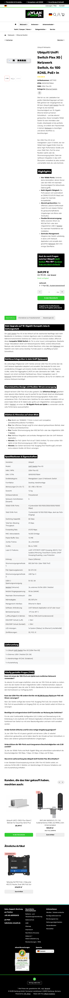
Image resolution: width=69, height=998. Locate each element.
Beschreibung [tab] (10, 318)
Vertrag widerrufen (34, 982)
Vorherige (9, 40)
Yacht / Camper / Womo (22, 29)
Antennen (34, 24)
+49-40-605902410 (11, 915)
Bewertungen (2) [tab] (48, 318)
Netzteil (59, 226)
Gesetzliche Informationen (30, 910)
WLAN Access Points (46, 696)
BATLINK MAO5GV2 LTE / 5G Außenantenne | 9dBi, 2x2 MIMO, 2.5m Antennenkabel (50, 822)
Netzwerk (23, 24)
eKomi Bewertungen (22, 947)
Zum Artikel (50, 835)
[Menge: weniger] (39, 292)
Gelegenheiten (40, 29)
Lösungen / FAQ (51, 6)
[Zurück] (59, 782)
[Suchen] (55, 14)
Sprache (39, 947)
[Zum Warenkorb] (63, 14)
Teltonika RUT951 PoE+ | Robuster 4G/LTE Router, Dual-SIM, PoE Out (18, 883)
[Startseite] (5, 35)
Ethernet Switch (51, 89)
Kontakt (62, 6)
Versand (53, 275)
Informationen (51, 909)
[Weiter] (63, 782)
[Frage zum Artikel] (39, 93)
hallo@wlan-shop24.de (12, 923)
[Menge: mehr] (62, 292)
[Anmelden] (58, 14)
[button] (7, 78)
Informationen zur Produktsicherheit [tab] (29, 318)
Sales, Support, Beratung (13, 909)
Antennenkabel (48, 24)
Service (52, 29)
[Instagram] (34, 979)
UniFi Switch (53, 105)
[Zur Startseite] (34, 14)
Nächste (60, 40)
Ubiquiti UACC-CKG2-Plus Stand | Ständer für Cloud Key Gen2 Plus (19, 821)
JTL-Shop (27, 994)
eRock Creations (49, 994)
